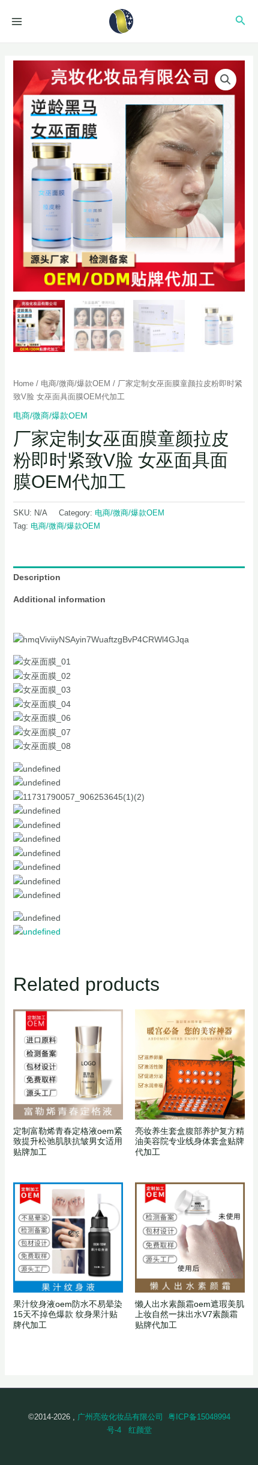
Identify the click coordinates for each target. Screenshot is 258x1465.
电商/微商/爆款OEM (75, 383)
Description (37, 577)
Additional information (59, 599)
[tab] (129, 577)
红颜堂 (140, 1429)
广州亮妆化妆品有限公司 (120, 1416)
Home (23, 383)
